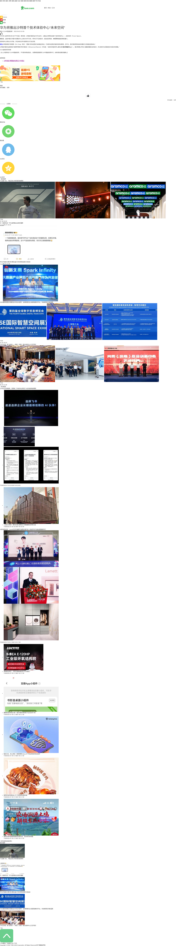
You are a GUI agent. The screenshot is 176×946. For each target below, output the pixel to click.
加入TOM (14, 943)
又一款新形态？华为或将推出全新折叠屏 (11, 223)
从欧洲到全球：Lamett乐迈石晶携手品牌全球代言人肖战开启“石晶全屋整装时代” (23, 529)
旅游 (16, 1)
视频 (24, 1)
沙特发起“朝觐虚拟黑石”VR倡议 (14, 61)
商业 (49, 8)
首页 (1, 1)
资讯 (4, 1)
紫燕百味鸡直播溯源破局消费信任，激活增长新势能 (18, 836)
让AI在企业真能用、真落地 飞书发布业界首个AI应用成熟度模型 (18, 388)
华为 (1, 44)
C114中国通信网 (8, 31)
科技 (39, 1)
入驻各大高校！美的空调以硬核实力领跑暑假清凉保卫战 (20, 525)
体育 (10, 1)
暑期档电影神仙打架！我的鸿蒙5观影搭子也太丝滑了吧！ (20, 712)
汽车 (36, 1)
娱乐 (7, 1)
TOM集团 (3, 943)
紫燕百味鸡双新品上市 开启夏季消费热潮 (15, 795)
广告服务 (8, 943)
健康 (30, 1)
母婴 (22, 1)
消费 (33, 1)
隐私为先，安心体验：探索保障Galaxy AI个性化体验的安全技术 (22, 754)
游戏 (13, 1)
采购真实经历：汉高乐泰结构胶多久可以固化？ (17, 671)
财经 (27, 1)
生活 (19, 1)
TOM (1, 264)
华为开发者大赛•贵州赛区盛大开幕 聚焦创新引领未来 (15, 262)
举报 (1, 85)
